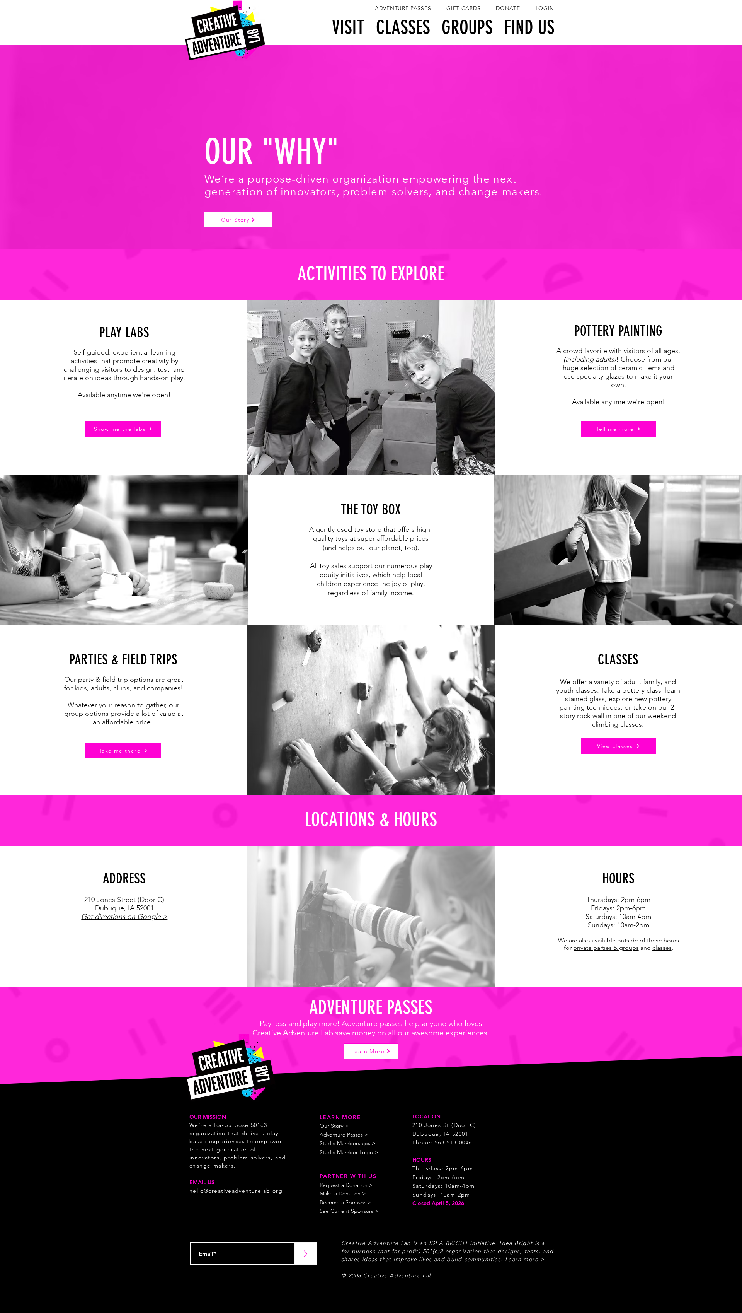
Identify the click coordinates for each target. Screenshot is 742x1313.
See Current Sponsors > (349, 1210)
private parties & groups (606, 947)
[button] (348, 26)
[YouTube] (13, 1299)
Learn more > (525, 1259)
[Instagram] (13, 1261)
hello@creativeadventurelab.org (236, 1190)
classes (662, 947)
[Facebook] (13, 1280)
